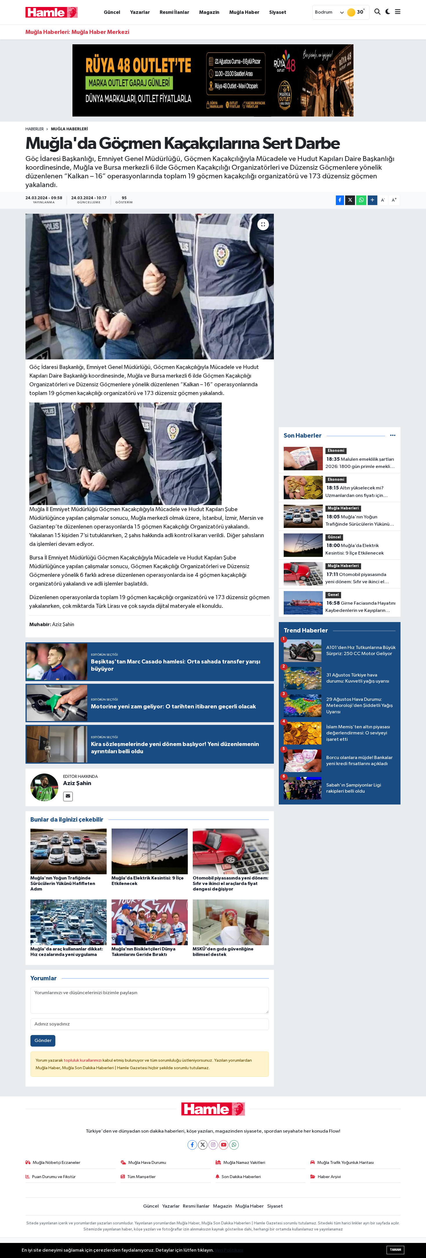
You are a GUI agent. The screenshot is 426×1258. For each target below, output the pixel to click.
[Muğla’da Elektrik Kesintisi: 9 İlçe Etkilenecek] (150, 851)
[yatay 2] (213, 80)
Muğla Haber (244, 12)
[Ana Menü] (395, 12)
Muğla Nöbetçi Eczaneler (56, 1162)
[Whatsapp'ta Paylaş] (361, 200)
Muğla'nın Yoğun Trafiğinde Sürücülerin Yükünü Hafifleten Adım (62, 883)
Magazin (209, 12)
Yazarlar (140, 12)
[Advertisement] (339, 318)
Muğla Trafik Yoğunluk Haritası (345, 1162)
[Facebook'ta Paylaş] (340, 200)
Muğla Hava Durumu (147, 1162)
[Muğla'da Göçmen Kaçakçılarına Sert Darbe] (150, 286)
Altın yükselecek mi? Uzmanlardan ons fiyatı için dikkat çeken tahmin (354, 492)
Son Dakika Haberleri (241, 1177)
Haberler (35, 129)
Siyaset (277, 12)
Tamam (395, 1249)
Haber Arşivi (329, 1177)
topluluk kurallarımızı (83, 1060)
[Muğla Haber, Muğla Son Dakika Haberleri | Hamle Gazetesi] (52, 12)
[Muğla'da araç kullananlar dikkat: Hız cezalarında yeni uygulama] (68, 922)
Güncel (112, 12)
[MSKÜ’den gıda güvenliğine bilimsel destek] (231, 922)
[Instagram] (213, 1145)
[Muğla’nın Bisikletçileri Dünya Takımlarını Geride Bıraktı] (150, 922)
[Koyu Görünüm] (385, 12)
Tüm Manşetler (141, 1177)
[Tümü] (393, 435)
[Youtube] (223, 1145)
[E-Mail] (68, 796)
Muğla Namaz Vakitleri (244, 1162)
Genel (333, 595)
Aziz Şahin (77, 783)
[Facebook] (192, 1145)
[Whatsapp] (234, 1145)
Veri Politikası (229, 1250)
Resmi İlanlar (174, 12)
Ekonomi (336, 451)
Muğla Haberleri (69, 129)
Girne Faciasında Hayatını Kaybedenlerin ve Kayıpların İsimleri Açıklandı (360, 608)
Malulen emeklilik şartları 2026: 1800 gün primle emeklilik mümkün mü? (360, 464)
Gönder (43, 1040)
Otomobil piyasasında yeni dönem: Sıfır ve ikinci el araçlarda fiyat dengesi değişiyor (231, 883)
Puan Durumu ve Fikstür (54, 1177)
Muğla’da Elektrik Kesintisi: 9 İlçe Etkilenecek (354, 549)
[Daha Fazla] (372, 200)
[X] (202, 1145)
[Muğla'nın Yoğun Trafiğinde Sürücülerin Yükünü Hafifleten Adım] (68, 851)
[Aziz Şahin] (44, 787)
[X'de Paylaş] (350, 200)
